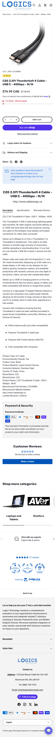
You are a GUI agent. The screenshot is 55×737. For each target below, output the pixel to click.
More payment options (27, 134)
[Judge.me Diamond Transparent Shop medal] (15, 568)
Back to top (27, 593)
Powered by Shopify (38, 731)
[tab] (8, 210)
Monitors (38, 515)
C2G (4, 71)
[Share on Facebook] (16, 161)
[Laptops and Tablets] (14, 501)
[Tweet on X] (11, 161)
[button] (45, 5)
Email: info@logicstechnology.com (27, 690)
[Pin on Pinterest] (21, 161)
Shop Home (7, 14)
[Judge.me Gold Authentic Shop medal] (27, 568)
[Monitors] (39, 501)
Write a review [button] (27, 461)
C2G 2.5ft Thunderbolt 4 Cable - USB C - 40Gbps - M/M (31, 14)
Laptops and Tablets (13, 517)
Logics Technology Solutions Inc (19, 731)
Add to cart (36, 120)
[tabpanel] (27, 306)
